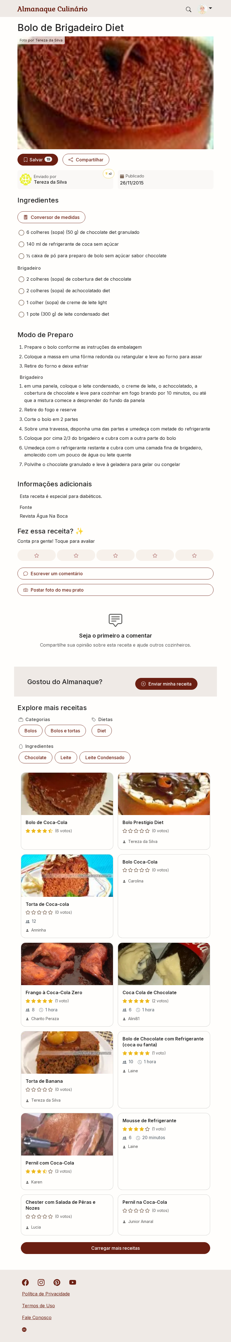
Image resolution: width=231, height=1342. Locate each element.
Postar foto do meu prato (57, 590)
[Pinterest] (57, 1282)
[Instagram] (41, 1282)
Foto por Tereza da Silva (41, 40)
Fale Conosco (37, 1317)
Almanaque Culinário (52, 9)
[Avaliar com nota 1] (36, 555)
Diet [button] (101, 730)
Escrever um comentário (57, 573)
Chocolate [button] (35, 757)
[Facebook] (25, 1282)
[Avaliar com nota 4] (155, 555)
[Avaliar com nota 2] (76, 555)
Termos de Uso (38, 1305)
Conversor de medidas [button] (55, 217)
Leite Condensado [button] (105, 757)
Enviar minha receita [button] (170, 684)
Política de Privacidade (46, 1294)
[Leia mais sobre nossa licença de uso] (24, 1329)
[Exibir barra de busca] (189, 9)
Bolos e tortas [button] (65, 730)
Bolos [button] (31, 730)
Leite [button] (66, 757)
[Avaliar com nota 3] (115, 555)
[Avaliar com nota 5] (194, 555)
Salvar (40, 159)
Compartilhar (89, 159)
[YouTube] (72, 1282)
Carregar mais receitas (115, 1248)
